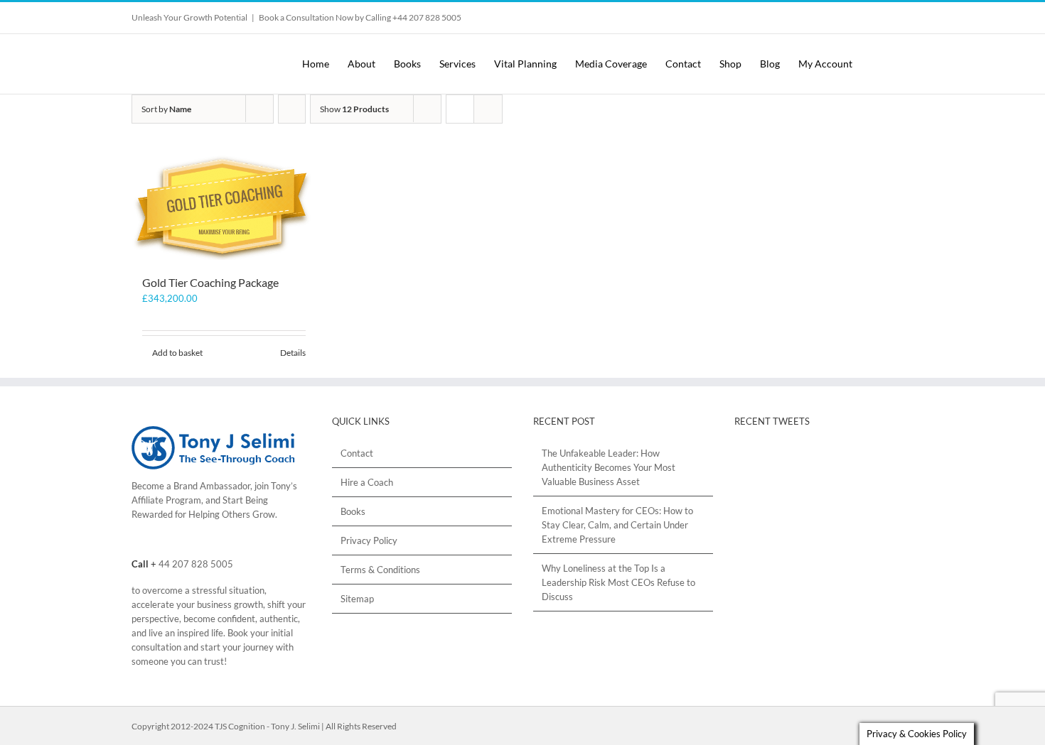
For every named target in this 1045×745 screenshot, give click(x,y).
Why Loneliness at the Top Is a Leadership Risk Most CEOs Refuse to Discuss (618, 582)
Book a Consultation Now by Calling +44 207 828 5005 (360, 17)
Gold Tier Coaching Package (210, 282)
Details (293, 352)
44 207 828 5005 (196, 564)
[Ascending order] (292, 109)
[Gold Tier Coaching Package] (224, 206)
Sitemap (357, 598)
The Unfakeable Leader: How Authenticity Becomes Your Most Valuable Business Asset (608, 467)
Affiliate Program (166, 500)
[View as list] (488, 109)
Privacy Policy (369, 540)
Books (353, 511)
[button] (901, 64)
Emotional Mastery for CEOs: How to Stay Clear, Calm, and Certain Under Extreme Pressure (617, 525)
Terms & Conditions (380, 569)
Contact (357, 453)
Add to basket (177, 352)
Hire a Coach (367, 482)
